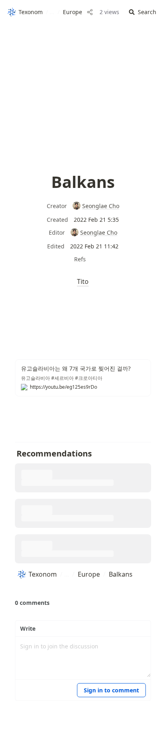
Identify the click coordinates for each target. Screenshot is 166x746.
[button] (142, 12)
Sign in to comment (111, 690)
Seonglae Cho (100, 206)
